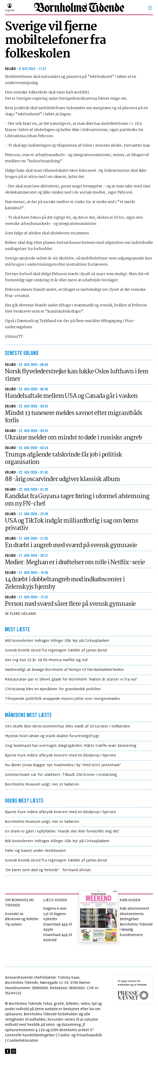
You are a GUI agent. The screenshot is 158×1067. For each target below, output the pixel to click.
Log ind (9, 10)
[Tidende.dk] (79, 8)
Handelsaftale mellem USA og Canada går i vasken (71, 396)
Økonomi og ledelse (21, 919)
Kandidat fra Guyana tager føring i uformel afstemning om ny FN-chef (77, 500)
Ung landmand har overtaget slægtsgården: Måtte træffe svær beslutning (70, 745)
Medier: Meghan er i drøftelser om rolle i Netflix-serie (75, 562)
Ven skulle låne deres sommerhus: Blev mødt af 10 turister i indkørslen (67, 726)
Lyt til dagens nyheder (54, 917)
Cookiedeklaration (22, 1041)
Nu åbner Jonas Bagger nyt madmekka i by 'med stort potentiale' (63, 765)
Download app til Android (57, 938)
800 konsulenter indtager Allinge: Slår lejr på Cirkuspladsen (57, 640)
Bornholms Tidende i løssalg (136, 927)
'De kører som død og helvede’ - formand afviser (48, 870)
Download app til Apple (57, 927)
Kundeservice (131, 935)
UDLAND (10, 69)
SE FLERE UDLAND (20, 614)
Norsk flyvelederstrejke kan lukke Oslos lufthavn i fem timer (76, 375)
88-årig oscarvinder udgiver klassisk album (62, 479)
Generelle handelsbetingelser (30, 1035)
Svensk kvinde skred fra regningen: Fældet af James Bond (56, 650)
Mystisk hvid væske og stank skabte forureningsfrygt (52, 736)
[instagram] (13, 1051)
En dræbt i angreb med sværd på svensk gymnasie (71, 545)
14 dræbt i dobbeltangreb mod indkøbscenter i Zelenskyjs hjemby (65, 583)
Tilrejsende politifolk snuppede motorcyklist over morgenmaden (62, 699)
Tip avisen (13, 924)
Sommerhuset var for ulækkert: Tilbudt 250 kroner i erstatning (61, 775)
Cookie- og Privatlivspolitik (80, 1035)
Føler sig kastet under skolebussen (35, 851)
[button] (150, 8)
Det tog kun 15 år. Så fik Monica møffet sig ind (46, 660)
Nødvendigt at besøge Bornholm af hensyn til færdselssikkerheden (64, 670)
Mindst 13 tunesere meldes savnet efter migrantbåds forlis (73, 417)
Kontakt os (14, 914)
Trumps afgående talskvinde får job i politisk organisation (63, 458)
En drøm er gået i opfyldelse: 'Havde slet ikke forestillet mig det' (62, 831)
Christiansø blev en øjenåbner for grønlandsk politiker (53, 689)
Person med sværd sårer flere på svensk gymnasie (70, 604)
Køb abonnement (134, 909)
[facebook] (7, 1051)
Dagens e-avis (54, 909)
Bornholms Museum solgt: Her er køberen (42, 784)
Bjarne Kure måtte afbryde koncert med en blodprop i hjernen (60, 755)
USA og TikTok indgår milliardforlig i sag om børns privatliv (71, 524)
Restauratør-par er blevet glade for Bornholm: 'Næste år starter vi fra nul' (71, 679)
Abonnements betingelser (132, 917)
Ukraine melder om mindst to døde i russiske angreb (73, 438)
